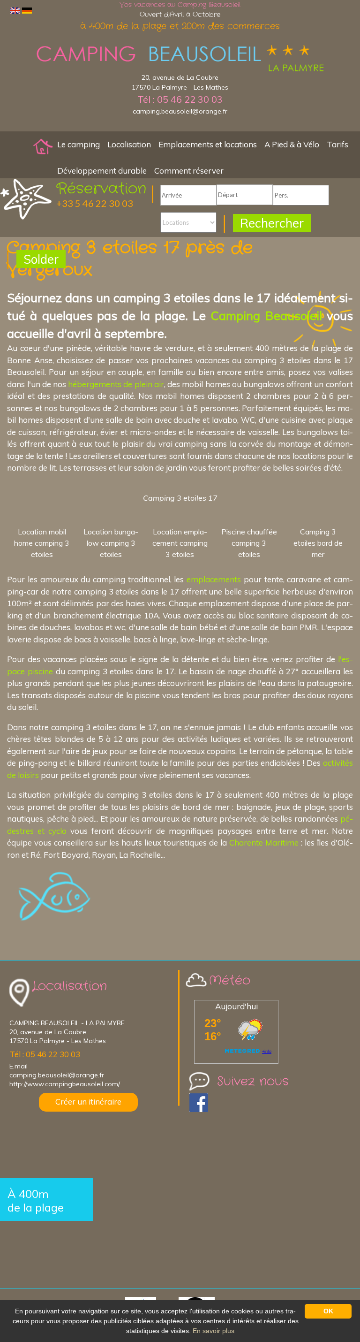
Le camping (78, 144)
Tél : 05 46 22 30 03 (180, 99)
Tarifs (337, 144)
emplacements (214, 579)
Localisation (129, 144)
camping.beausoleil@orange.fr (180, 111)
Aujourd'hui (236, 1006)
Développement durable (102, 170)
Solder (41, 259)
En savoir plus (213, 1330)
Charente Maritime (264, 842)
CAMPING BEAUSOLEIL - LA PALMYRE (67, 1023)
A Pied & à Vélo (291, 144)
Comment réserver (189, 170)
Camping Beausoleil (266, 315)
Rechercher (272, 223)
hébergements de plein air (116, 384)
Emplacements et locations (207, 144)
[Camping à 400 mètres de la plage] (43, 146)
